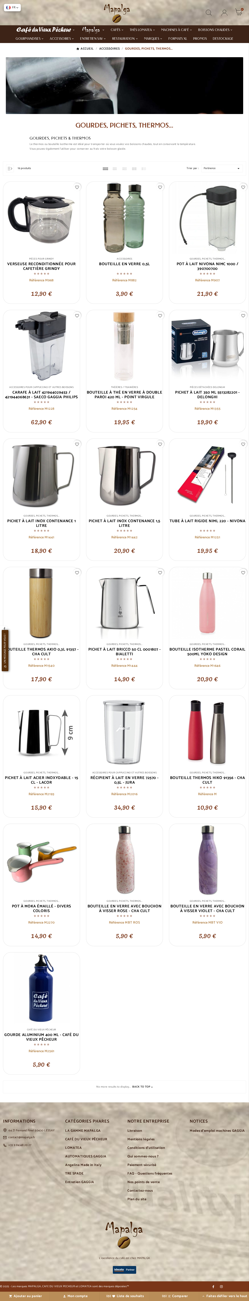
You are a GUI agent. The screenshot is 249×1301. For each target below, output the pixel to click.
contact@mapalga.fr (21, 1137)
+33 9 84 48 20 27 (20, 1145)
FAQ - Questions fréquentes (149, 1173)
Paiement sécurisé (141, 1165)
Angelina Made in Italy (83, 1165)
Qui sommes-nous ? (143, 1156)
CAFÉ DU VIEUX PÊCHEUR (86, 1139)
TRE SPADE (74, 1173)
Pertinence (222, 168)
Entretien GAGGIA (79, 1182)
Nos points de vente (143, 1182)
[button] (12, 7)
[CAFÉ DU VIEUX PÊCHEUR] (45, 29)
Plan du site (136, 1199)
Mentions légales (141, 1139)
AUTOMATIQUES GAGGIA (85, 1156)
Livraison (134, 1131)
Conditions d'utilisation (146, 1148)
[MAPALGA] (93, 29)
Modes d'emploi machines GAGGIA (217, 1131)
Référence (37, 280)
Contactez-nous (140, 1191)
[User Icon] (224, 13)
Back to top (141, 1087)
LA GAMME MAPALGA (83, 1131)
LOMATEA (73, 1148)
